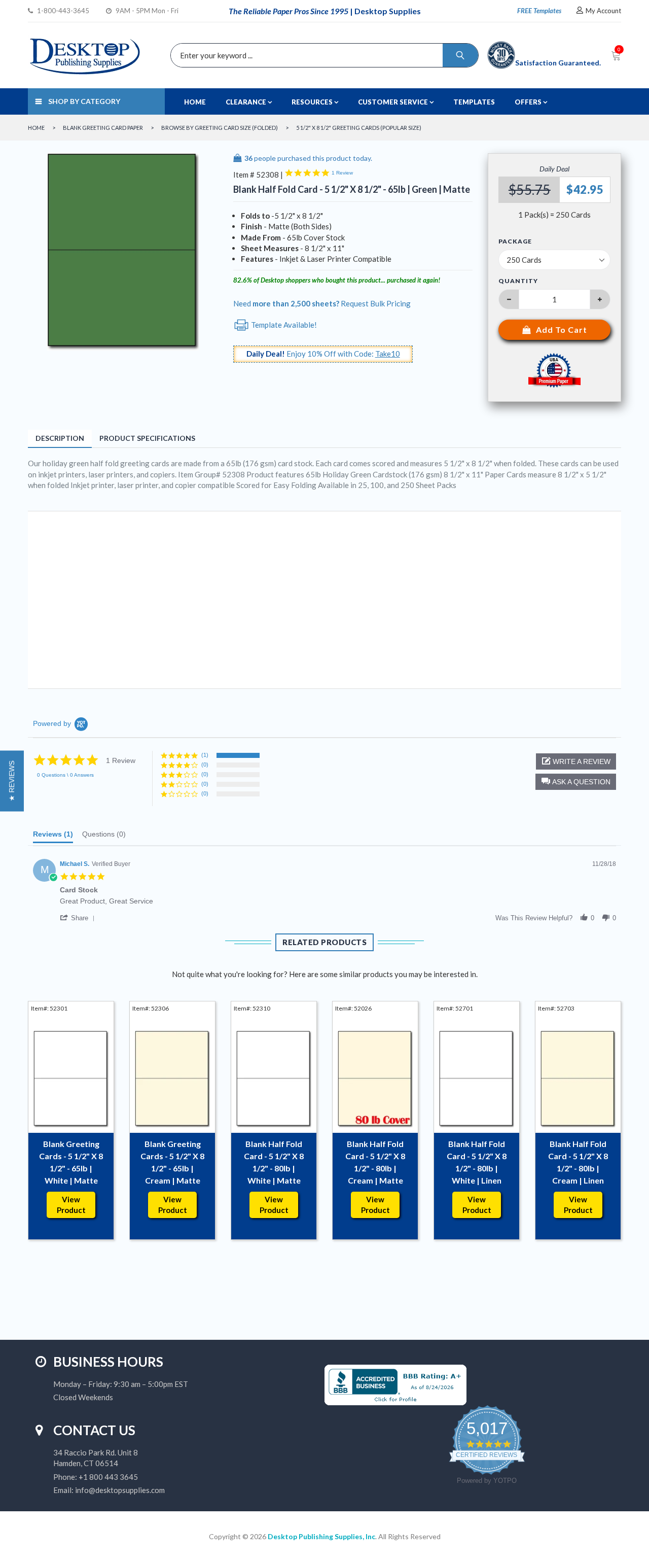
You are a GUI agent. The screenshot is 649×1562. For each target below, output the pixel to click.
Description (59, 438)
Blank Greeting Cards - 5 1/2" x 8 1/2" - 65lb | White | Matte (71, 1162)
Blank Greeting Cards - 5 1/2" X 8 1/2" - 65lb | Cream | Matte (172, 1162)
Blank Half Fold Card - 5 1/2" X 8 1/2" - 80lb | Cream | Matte (375, 1162)
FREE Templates (539, 11)
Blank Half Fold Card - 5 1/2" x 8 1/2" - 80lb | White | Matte (274, 1162)
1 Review (342, 173)
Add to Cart (561, 329)
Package (515, 241)
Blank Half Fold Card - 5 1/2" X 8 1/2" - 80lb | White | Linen (477, 1162)
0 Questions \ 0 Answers (65, 775)
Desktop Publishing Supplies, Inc (321, 1536)
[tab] (53, 836)
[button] (575, 782)
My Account (603, 11)
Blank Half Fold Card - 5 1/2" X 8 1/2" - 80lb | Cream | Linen (578, 1162)
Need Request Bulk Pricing (322, 303)
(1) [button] (204, 755)
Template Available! (283, 324)
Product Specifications (147, 438)
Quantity (518, 281)
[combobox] (322, 55)
